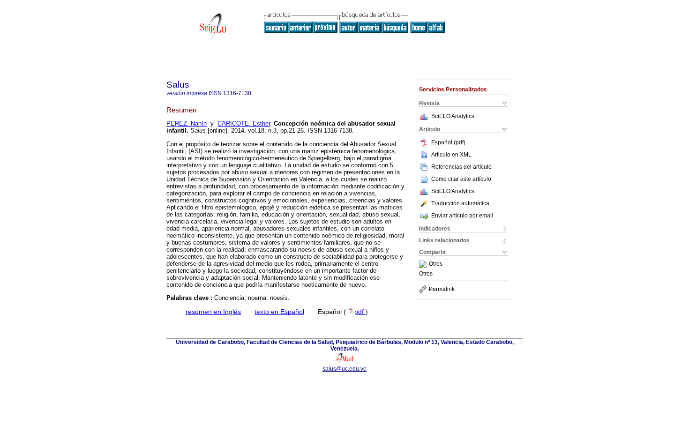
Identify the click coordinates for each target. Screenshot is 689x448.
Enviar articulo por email (462, 215)
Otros (435, 264)
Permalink (442, 289)
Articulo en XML (451, 154)
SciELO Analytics (452, 116)
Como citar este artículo (461, 179)
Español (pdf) (448, 142)
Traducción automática (460, 203)
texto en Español (279, 311)
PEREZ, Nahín (186, 123)
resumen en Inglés (213, 311)
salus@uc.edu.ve (344, 369)
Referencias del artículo (461, 167)
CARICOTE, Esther (243, 123)
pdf (360, 311)
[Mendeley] (424, 264)
